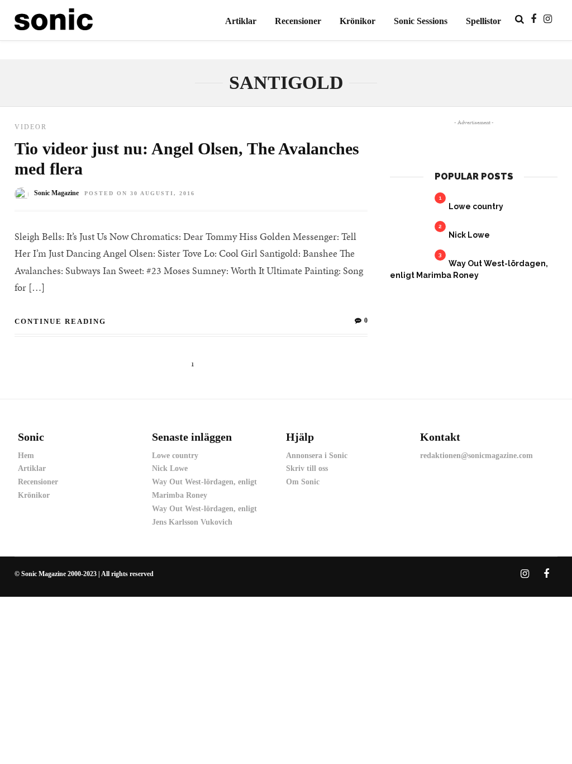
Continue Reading (60, 321)
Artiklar (240, 21)
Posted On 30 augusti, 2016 (139, 193)
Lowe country (476, 206)
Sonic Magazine (56, 193)
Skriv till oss (307, 468)
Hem (26, 455)
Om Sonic (303, 482)
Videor (31, 127)
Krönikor (357, 21)
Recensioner (298, 21)
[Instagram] (548, 19)
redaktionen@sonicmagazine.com (476, 455)
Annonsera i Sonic (316, 455)
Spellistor (483, 21)
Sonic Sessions (420, 21)
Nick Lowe (469, 234)
